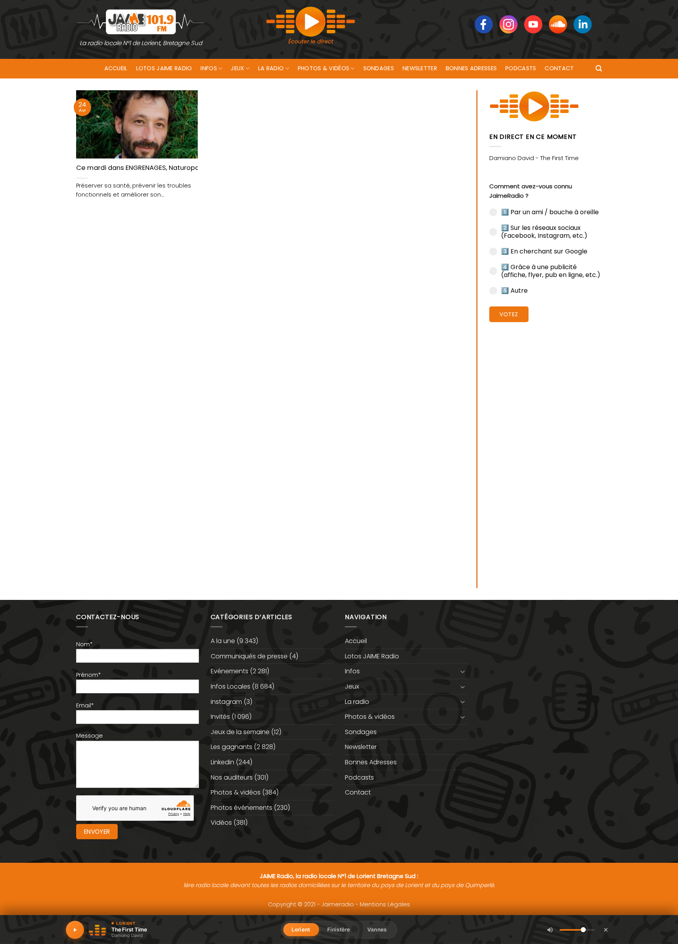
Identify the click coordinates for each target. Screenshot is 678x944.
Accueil (116, 68)
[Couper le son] (550, 930)
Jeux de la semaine (240, 731)
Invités (220, 716)
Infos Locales (230, 686)
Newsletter (420, 68)
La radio (271, 68)
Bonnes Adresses (471, 68)
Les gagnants (231, 746)
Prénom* (88, 675)
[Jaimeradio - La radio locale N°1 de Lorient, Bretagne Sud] (141, 21)
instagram (226, 701)
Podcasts (520, 68)
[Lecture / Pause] (75, 930)
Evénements (229, 671)
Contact (559, 68)
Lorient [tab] (301, 929)
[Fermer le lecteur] (606, 929)
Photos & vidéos (323, 68)
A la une (223, 640)
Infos (208, 68)
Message (89, 736)
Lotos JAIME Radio (164, 68)
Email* (85, 705)
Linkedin (222, 762)
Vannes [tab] (376, 929)
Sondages (378, 68)
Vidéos (221, 822)
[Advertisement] (545, 449)
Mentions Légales (385, 904)
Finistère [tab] (338, 929)
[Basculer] (463, 671)
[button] (599, 68)
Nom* (84, 644)
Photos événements (241, 807)
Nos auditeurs (232, 777)
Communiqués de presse (249, 656)
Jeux (237, 68)
